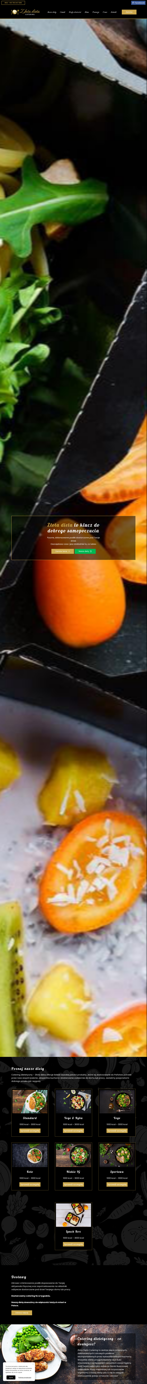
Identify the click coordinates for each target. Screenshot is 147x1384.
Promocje (95, 12)
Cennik (62, 12)
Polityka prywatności (24, 1377)
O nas (105, 12)
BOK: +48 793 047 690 (13, 3)
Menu (87, 12)
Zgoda (11, 1377)
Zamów (129, 12)
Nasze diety (52, 12)
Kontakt (113, 12)
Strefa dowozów (75, 12)
